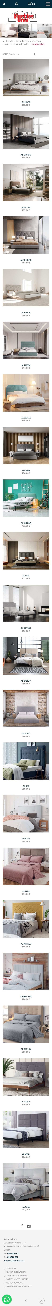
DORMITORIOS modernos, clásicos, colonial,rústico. (22, 43)
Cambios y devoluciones (16, 1279)
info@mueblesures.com (14, 1260)
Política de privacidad (15, 1272)
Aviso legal (10, 1268)
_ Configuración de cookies (18, 1286)
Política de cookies (14, 1283)
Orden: (11, 54)
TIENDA (9, 41)
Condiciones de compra (16, 1275)
